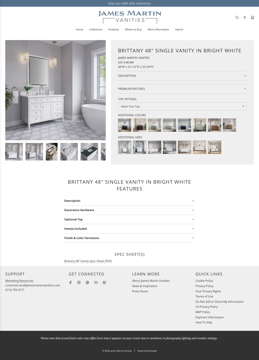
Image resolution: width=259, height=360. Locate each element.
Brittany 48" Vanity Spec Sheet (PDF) (88, 261)
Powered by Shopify (147, 350)
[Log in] (245, 17)
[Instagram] (79, 282)
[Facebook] (70, 282)
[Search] (237, 17)
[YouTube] (96, 282)
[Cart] (252, 17)
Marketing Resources (19, 281)
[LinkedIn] (104, 282)
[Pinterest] (87, 282)
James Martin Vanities (134, 58)
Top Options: (127, 99)
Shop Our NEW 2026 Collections (129, 3)
